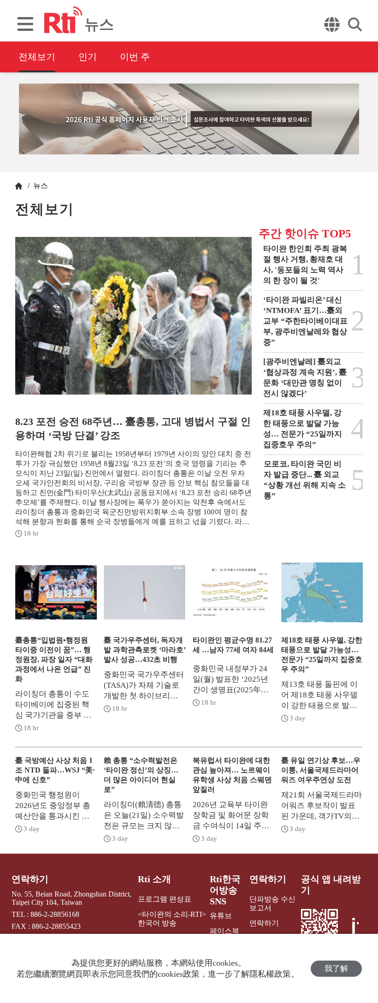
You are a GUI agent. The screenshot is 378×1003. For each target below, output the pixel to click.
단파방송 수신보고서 (272, 903)
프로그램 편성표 (164, 899)
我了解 (336, 968)
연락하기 (30, 879)
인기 (87, 57)
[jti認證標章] (354, 930)
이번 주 (135, 57)
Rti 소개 (154, 879)
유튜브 (221, 916)
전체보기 (36, 57)
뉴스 (39, 185)
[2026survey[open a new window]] (189, 119)
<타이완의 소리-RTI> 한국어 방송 (172, 918)
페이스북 (224, 931)
